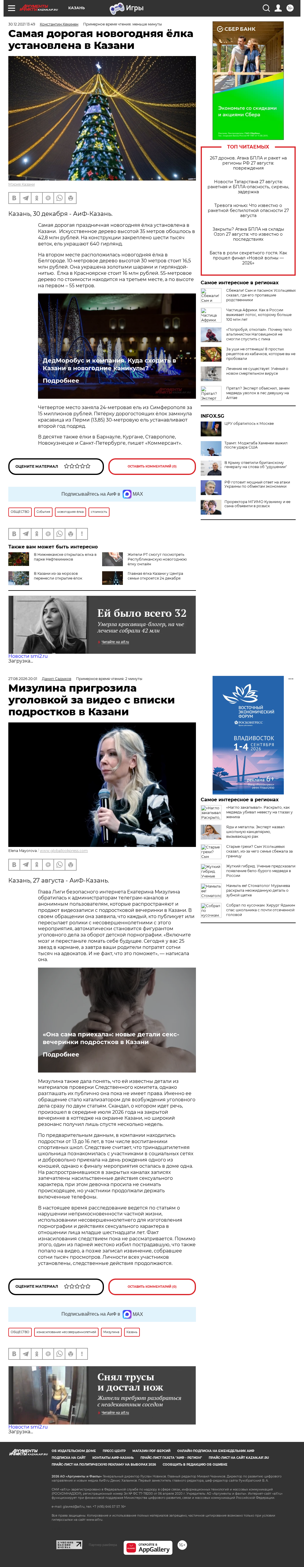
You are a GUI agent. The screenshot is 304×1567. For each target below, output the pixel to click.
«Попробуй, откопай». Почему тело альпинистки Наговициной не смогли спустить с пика (259, 334)
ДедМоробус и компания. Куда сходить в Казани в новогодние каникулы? (109, 364)
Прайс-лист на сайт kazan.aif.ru (239, 1458)
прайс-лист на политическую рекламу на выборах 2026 (104, 1465)
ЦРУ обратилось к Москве (249, 424)
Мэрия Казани (21, 184)
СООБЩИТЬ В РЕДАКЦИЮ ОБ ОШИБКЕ (195, 1465)
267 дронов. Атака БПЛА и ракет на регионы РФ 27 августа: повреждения (248, 163)
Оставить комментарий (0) (152, 466)
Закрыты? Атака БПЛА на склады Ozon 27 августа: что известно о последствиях (248, 234)
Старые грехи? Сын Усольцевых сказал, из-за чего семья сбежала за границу (259, 851)
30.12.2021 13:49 (21, 24)
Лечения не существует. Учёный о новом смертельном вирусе (257, 371)
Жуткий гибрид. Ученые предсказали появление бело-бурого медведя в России (260, 871)
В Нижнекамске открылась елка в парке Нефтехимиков (65, 556)
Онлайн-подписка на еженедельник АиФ (215, 1451)
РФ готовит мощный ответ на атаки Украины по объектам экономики (257, 484)
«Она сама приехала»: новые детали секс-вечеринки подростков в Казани (111, 1038)
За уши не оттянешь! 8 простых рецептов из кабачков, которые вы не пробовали (260, 354)
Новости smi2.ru (28, 656)
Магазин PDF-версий (151, 1451)
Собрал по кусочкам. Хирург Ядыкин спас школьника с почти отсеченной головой (260, 910)
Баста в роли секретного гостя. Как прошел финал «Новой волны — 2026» (248, 258)
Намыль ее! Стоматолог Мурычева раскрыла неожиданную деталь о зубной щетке (258, 890)
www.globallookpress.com (64, 850)
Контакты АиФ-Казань (113, 1458)
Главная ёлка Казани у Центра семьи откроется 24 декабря (155, 575)
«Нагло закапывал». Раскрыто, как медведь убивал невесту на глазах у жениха (259, 812)
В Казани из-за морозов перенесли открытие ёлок (58, 575)
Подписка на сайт (69, 1458)
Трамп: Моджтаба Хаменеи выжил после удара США (256, 445)
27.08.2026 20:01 (22, 678)
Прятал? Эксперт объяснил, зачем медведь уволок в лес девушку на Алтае (257, 393)
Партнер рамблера (103, 1545)
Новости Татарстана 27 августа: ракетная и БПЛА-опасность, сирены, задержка (248, 186)
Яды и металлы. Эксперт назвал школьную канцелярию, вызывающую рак (255, 832)
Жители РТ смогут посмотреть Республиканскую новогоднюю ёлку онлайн (157, 559)
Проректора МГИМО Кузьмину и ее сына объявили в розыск (257, 504)
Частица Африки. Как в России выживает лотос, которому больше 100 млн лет (259, 315)
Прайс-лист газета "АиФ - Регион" (171, 1458)
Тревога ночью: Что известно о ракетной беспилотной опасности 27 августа (248, 210)
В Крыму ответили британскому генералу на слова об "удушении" (255, 465)
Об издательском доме (74, 1451)
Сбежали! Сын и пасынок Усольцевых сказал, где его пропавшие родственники (261, 295)
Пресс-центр (114, 1451)
